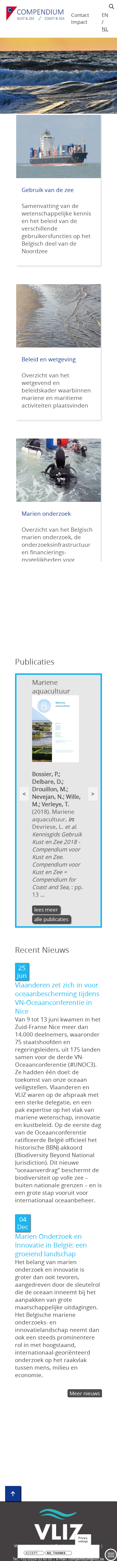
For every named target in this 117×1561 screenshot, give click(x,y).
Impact (79, 21)
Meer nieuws (85, 1393)
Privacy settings (83, 1540)
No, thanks (56, 1553)
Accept (32, 1553)
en (105, 14)
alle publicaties (51, 919)
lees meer (46, 909)
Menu (111, 1555)
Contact (80, 14)
